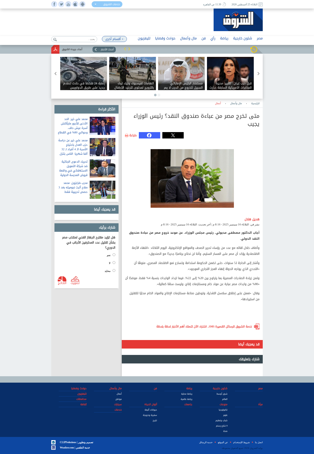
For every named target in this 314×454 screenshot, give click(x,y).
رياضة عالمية (186, 399)
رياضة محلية (186, 394)
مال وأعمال (236, 103)
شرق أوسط (222, 394)
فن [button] (203, 38)
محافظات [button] (81, 399)
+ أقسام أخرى (114, 39)
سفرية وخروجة (150, 415)
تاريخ (155, 420)
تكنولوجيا (223, 410)
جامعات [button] (188, 404)
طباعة (133, 135)
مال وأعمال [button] (188, 38)
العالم (224, 399)
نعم (108, 255)
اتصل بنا (259, 442)
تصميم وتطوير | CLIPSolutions (76, 442)
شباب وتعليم (221, 420)
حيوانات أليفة (151, 410)
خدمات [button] (118, 409)
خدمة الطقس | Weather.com (75, 447)
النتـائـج (62, 282)
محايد (107, 271)
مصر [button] (260, 38)
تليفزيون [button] (144, 38)
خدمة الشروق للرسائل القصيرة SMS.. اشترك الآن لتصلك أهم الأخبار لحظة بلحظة (204, 326)
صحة (225, 431)
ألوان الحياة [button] (150, 404)
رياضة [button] (224, 38)
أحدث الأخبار (107, 49)
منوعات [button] (223, 404)
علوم (225, 415)
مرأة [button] (260, 404)
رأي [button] (212, 38)
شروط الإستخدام (241, 442)
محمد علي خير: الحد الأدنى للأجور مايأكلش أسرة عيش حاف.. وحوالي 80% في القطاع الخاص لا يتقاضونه (73, 128)
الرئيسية (255, 103)
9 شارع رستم (221, 426)
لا (109, 263)
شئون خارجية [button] (242, 38)
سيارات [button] (118, 404)
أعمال (218, 103)
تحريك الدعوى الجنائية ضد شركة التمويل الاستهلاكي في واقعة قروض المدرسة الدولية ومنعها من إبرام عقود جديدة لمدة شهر (73, 173)
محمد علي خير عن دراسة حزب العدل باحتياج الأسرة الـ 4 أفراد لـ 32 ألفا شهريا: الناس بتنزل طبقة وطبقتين (73, 149)
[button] (125, 48)
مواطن (118, 399)
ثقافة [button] (83, 404)
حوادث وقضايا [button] (165, 38)
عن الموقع (223, 442)
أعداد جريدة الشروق (72, 49)
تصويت (75, 282)
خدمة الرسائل (206, 442)
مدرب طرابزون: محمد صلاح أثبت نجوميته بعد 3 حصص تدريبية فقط (73, 187)
